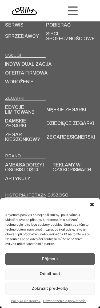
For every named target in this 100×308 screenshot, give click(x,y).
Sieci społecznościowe (70, 36)
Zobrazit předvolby (50, 288)
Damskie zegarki (15, 123)
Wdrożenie (19, 81)
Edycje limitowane (20, 109)
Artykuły (17, 178)
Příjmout (50, 258)
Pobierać (58, 25)
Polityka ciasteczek (26, 301)
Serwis (14, 25)
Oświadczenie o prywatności (64, 301)
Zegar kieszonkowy (22, 137)
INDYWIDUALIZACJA (28, 64)
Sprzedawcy (22, 36)
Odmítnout (50, 273)
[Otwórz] (72, 10)
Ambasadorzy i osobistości (24, 167)
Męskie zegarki (66, 109)
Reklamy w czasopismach (72, 167)
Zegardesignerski (70, 137)
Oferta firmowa (26, 72)
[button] (92, 204)
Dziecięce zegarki (70, 123)
